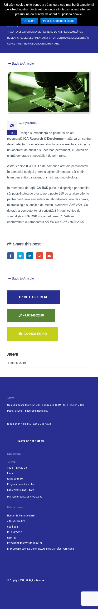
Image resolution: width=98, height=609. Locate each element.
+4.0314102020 (33, 315)
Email (49, 255)
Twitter (20, 255)
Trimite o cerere (33, 297)
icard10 (32, 122)
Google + (39, 255)
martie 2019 (18, 363)
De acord (29, 20)
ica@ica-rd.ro (35, 334)
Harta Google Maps (30, 441)
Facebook (10, 255)
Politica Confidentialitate (58, 20)
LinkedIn (29, 255)
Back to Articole (22, 63)
